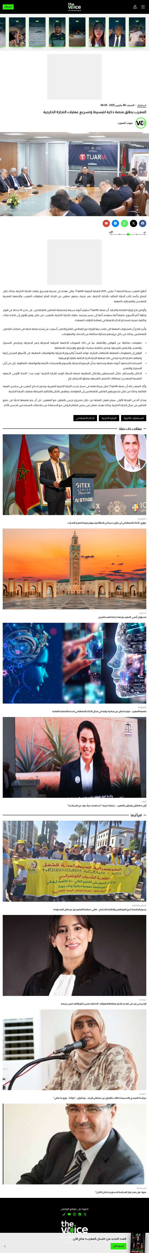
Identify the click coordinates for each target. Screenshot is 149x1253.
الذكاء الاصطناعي (85, 418)
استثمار (141, 105)
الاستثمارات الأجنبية (134, 418)
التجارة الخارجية (109, 418)
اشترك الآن (118, 1246)
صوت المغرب (125, 123)
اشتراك (8, 6)
